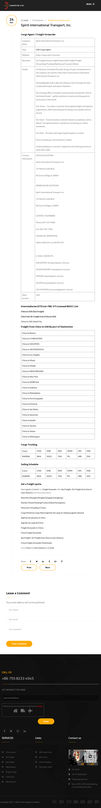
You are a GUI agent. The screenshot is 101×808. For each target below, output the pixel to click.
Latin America (39, 548)
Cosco (24, 451)
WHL (39, 456)
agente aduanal (77, 513)
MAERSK (26, 456)
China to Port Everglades (32, 398)
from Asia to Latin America (52, 538)
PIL (68, 456)
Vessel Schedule (45, 762)
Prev (29, 567)
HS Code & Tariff (45, 767)
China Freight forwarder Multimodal (36, 543)
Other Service (11, 782)
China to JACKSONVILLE (33, 349)
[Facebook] (4, 731)
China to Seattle (29, 420)
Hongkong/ (58, 497)
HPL (80, 451)
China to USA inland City (31, 321)
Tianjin (31, 502)
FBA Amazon (11, 767)
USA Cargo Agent (43, 49)
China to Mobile (29, 366)
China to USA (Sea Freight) (32, 311)
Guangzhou (60, 502)
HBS (80, 456)
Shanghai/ (34, 497)
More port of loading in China (33, 507)
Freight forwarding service (59, 20)
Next (47, 567)
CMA (39, 451)
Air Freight (76, 489)
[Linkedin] (24, 731)
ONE (49, 451)
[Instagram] (17, 731)
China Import (11, 752)
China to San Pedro (30, 409)
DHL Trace (43, 757)
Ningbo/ (41, 497)
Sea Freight (66, 489)
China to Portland (29, 404)
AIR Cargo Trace (45, 752)
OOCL (49, 456)
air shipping (66, 513)
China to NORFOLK (30, 382)
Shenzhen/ (25, 497)
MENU (89, 4)
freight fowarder (50, 489)
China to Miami (28, 360)
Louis (26, 20)
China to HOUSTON (30, 344)
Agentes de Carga (52, 513)
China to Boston (29, 333)
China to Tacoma (29, 426)
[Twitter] (11, 731)
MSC (89, 451)
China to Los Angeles (31, 355)
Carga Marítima (27, 513)
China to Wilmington (31, 436)
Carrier (51, 548)
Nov (11, 20)
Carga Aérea (40, 513)
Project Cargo (11, 772)
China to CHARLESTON (32, 338)
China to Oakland (29, 387)
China (28, 548)
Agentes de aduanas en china (33, 517)
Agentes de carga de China (32, 523)
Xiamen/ (24, 502)
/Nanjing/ (38, 502)
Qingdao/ (49, 497)
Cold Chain (10, 777)
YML (60, 456)
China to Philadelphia (31, 393)
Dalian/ (52, 502)
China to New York (30, 376)
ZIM (88, 456)
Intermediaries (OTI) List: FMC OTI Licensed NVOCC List (49, 306)
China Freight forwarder (31, 533)
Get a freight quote (31, 484)
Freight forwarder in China (32, 528)
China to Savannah (30, 415)
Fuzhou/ (45, 502)
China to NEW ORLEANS (32, 371)
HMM (69, 451)
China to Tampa (28, 431)
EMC (60, 451)
